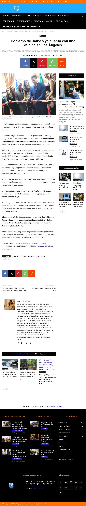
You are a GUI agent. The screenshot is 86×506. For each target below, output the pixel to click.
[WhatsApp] (25, 273)
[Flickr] (36, 1)
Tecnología (62, 21)
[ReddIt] (31, 273)
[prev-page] (3, 388)
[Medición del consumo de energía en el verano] (63, 128)
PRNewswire (33, 26)
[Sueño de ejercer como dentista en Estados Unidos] (34, 452)
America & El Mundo (13, 26)
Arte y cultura (33, 16)
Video (6, 16)
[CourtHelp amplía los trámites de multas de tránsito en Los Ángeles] (10, 364)
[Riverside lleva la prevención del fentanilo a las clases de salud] (6, 439)
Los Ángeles (6, 259)
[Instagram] (40, 1)
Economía (63, 16)
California (10, 31)
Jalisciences (41, 256)
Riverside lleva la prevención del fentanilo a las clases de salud (19, 439)
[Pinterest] (51, 1)
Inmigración (23, 21)
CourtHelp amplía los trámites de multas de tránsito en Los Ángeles (9, 374)
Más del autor (40, 354)
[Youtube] (69, 1)
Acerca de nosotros (66, 460)
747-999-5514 (38, 488)
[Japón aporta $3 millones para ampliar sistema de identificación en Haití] (6, 452)
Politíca (38, 21)
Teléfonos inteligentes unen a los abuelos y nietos (76, 152)
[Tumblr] (58, 1)
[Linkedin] (43, 1)
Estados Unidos (17, 430)
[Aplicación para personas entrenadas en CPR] (71, 90)
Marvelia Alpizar (31, 55)
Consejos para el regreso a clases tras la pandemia (78, 204)
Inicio (3, 31)
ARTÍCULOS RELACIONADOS (22, 354)
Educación (8, 21)
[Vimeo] (66, 1)
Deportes (50, 16)
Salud (49, 21)
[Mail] (47, 1)
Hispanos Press (64, 107)
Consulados (45, 443)
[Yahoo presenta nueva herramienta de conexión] (63, 139)
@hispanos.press (55, 406)
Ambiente (17, 16)
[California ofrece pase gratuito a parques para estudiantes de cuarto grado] (28, 364)
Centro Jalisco (16, 256)
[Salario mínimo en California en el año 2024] (34, 424)
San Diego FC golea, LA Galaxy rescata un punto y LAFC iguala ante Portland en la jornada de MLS (47, 379)
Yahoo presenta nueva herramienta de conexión (76, 139)
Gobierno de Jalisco (29, 256)
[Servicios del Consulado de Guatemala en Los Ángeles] (34, 437)
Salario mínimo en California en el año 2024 (47, 424)
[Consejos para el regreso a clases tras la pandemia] (79, 197)
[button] (81, 16)
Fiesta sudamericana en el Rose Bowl (44, 289)
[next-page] (6, 388)
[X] (62, 1)
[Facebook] (32, 1)
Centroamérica (17, 458)
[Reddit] (54, 1)
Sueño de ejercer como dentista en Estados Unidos (48, 452)
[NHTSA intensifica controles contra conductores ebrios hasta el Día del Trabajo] (6, 424)
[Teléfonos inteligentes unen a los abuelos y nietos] (63, 152)
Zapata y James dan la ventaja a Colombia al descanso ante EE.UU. (14, 289)
